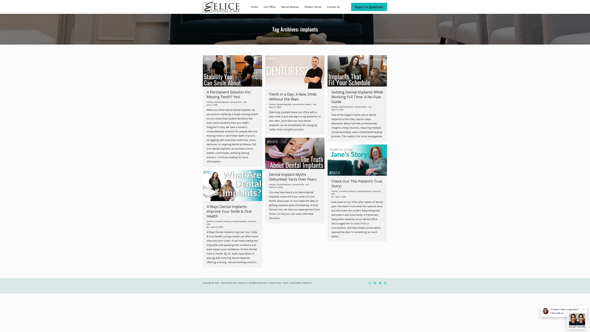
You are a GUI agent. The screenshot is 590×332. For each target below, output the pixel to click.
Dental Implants (221, 102)
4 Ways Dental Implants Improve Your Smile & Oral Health (229, 211)
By (245, 102)
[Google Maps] (385, 283)
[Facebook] (370, 283)
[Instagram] (375, 283)
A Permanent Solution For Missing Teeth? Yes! (229, 94)
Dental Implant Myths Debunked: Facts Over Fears (292, 177)
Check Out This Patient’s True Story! (356, 183)
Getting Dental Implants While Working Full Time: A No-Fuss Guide (357, 96)
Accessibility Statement (300, 282)
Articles (210, 102)
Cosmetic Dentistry (347, 191)
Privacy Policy (275, 282)
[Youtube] (380, 283)
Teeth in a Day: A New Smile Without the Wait (293, 96)
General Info (236, 102)
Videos (308, 104)
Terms (286, 282)
